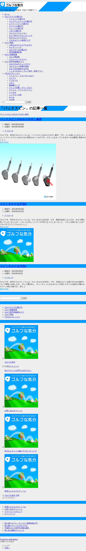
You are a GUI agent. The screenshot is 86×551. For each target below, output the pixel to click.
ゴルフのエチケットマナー (19, 64)
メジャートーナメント (18, 59)
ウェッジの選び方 (16, 28)
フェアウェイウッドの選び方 (20, 21)
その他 (11, 99)
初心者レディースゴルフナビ (16, 526)
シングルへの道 (15, 95)
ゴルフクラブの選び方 (13, 17)
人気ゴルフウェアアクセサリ (20, 45)
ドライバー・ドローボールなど (21, 76)
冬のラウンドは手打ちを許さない (17, 370)
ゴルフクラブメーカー (18, 33)
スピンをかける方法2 (13, 203)
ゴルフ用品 (8, 43)
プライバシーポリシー (13, 512)
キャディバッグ (15, 47)
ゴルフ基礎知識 (10, 54)
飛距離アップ (14, 85)
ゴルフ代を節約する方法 (19, 69)
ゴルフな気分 (9, 362)
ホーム (7, 14)
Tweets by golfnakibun (9, 539)
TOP (11, 495)
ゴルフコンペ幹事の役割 (19, 66)
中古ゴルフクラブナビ (18, 38)
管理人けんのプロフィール (15, 491)
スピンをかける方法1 (13, 265)
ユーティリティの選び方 (19, 24)
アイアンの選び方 (16, 26)
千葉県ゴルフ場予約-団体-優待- (16, 528)
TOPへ (7, 548)
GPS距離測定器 (15, 52)
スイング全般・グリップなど (20, 88)
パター (11, 83)
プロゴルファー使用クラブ (19, 40)
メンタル (12, 92)
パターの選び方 (15, 31)
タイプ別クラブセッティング (20, 36)
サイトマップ (9, 514)
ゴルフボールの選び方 (18, 50)
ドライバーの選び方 (17, 19)
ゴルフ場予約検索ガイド (14, 62)
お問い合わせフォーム (13, 411)
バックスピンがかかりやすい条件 (21, 119)
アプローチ (13, 80)
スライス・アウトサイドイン (20, 90)
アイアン (12, 78)
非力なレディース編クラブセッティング (20, 451)
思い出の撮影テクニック (14, 530)
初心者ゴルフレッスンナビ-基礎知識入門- (21, 523)
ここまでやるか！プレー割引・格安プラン (26, 71)
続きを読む (4, 142)
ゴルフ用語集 (14, 57)
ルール (11, 97)
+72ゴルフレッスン (12, 73)
